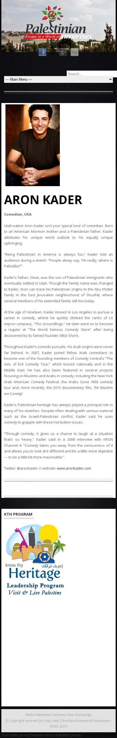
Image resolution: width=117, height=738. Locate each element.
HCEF (54, 726)
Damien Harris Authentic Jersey (56, 735)
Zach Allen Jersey (15, 735)
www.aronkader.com (74, 468)
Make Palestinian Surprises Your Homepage (58, 714)
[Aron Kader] (58, 145)
